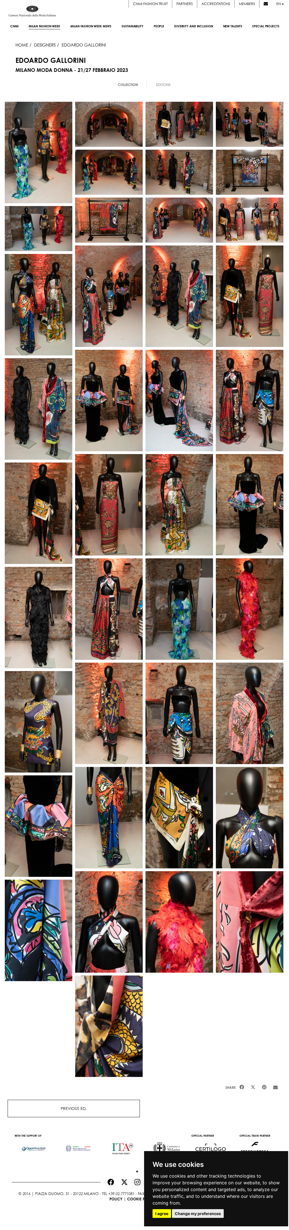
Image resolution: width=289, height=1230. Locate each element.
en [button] (279, 4)
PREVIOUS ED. (74, 1108)
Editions (163, 85)
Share (230, 1087)
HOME (21, 44)
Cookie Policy (141, 1199)
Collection (128, 85)
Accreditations (215, 4)
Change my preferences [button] (198, 1213)
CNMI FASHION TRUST (150, 4)
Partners (184, 4)
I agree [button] (161, 1213)
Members (247, 4)
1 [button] (135, 1170)
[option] (34, 1146)
